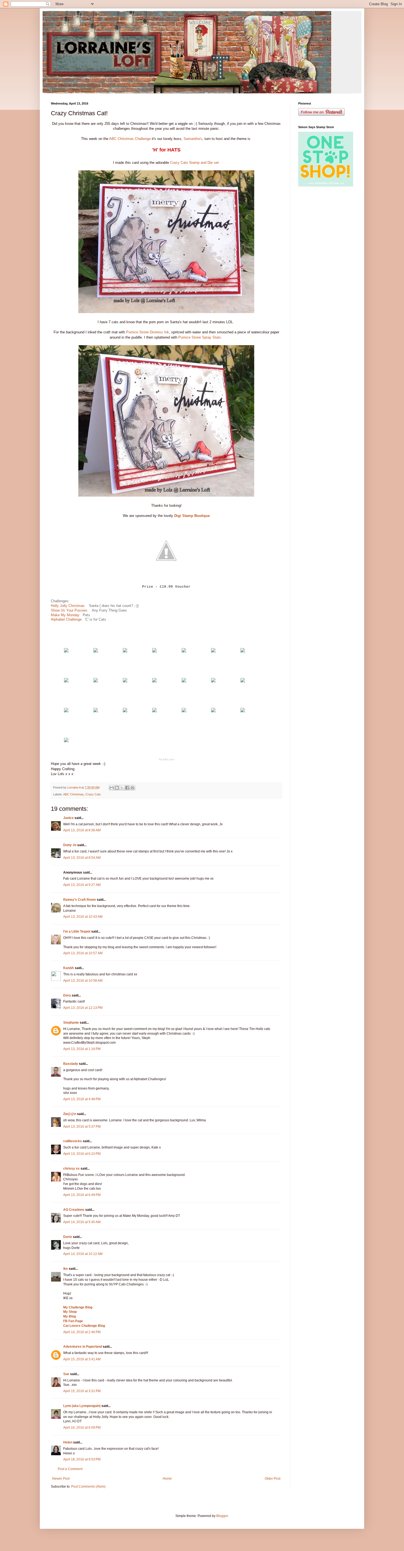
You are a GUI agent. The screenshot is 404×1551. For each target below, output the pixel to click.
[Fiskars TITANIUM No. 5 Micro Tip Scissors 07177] (66, 741)
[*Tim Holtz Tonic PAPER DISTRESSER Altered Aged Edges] (213, 681)
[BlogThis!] (117, 787)
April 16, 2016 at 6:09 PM (82, 1427)
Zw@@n (69, 1114)
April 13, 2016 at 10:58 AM (83, 981)
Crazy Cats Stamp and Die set (195, 163)
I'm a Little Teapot (76, 931)
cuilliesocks (72, 1141)
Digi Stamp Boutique (192, 516)
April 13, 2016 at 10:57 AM (83, 953)
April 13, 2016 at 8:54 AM (82, 858)
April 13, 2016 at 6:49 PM (82, 1195)
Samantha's (192, 139)
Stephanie (71, 1022)
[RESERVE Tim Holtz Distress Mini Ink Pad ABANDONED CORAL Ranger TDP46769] (154, 681)
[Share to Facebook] (127, 787)
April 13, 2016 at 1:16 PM (82, 1049)
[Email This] (111, 787)
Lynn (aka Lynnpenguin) (82, 1406)
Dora (67, 995)
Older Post (272, 1478)
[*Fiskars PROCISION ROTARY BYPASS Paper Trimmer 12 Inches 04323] (242, 711)
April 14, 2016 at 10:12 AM (83, 1254)
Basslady (70, 1064)
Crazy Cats (93, 794)
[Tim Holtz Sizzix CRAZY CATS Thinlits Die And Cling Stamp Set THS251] (154, 651)
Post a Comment (70, 1469)
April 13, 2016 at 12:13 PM (83, 1008)
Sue (66, 1374)
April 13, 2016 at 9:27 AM (82, 885)
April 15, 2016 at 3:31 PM (82, 1391)
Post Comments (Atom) (88, 1486)
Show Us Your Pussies (69, 610)
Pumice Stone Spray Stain (199, 337)
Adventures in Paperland (82, 1347)
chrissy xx (71, 1168)
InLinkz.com (166, 759)
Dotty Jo (69, 845)
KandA (68, 968)
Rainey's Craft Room (79, 900)
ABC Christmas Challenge (130, 139)
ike (65, 1269)
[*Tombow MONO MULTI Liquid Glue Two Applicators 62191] (125, 711)
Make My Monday (66, 615)
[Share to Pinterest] (132, 787)
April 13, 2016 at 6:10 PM (82, 1154)
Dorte (67, 1237)
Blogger (222, 1516)
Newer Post (61, 1478)
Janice (68, 818)
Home (167, 1478)
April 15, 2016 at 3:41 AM (82, 1359)
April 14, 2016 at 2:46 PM (82, 1332)
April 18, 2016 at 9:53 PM (82, 1459)
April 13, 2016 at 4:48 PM (82, 1099)
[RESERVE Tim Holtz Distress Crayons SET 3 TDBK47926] (184, 681)
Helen (67, 1442)
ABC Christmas (73, 794)
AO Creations (73, 1210)
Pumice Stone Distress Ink (147, 332)
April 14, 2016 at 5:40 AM (82, 1222)
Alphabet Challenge (66, 619)
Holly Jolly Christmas (68, 606)
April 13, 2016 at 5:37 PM (82, 1126)
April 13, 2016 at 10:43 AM (83, 917)
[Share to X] (122, 787)
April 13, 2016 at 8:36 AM (82, 830)
